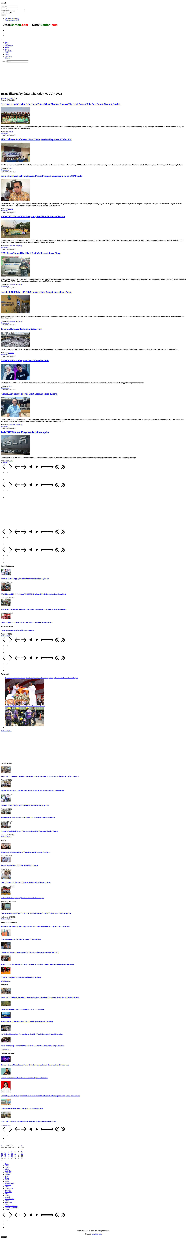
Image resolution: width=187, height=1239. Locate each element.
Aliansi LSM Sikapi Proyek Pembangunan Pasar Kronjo (29, 394)
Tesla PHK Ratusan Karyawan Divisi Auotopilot (25, 432)
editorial (7, 1197)
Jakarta (7, 1181)
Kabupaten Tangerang (15, 245)
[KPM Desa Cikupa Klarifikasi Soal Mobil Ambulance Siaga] (15, 276)
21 (15, 1156)
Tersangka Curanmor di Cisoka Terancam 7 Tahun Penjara (21, 939)
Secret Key (4, 11)
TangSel (7, 1174)
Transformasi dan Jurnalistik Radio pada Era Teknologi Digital (22, 1108)
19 (8, 1156)
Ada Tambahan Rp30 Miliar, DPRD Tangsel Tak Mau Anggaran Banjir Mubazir (28, 817)
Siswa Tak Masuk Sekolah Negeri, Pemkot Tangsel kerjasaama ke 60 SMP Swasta (41, 176)
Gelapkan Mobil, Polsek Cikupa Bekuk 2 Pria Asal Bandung (21, 977)
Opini (6, 1186)
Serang (7, 1165)
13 (12, 1154)
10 (2, 1154)
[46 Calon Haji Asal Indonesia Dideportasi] (15, 346)
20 (12, 1156)
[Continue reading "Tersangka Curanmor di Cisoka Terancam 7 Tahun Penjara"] (6, 935)
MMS (6, 1193)
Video (6, 1204)
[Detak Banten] (30, 27)
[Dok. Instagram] (15, 379)
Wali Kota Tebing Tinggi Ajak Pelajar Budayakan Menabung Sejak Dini (25, 579)
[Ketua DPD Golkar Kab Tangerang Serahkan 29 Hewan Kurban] (15, 237)
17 (2, 1156)
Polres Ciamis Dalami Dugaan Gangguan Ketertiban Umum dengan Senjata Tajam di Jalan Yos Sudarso (35, 926)
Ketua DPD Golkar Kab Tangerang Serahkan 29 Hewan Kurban (33, 216)
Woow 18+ (8, 1192)
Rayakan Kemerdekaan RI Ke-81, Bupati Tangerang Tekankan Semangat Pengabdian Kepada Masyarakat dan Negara (41, 678)
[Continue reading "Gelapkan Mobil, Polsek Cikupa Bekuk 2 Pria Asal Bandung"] (6, 973)
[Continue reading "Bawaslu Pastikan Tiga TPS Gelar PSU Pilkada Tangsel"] (6, 862)
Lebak (7, 1169)
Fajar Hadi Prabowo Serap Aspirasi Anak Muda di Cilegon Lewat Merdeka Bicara (28, 1121)
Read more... (5, 133)
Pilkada (7, 1200)
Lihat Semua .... (6, 981)
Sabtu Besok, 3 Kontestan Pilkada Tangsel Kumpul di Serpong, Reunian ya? (26, 852)
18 (5, 1156)
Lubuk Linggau (9, 1183)
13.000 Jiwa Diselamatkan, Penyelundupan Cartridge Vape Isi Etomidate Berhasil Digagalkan (32, 1034)
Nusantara (8, 1185)
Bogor (7, 1178)
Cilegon (7, 1167)
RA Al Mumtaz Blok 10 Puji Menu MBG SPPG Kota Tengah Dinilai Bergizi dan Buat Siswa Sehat (33, 594)
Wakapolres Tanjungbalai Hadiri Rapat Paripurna (17, 630)
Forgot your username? (12, 18)
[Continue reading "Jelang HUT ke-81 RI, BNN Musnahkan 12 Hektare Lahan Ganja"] (6, 1005)
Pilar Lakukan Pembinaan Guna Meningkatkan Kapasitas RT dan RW (36, 139)
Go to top (4, 1237)
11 (5, 1154)
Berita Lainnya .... (6, 636)
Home (6, 1164)
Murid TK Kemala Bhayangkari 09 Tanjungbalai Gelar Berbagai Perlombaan (26, 622)
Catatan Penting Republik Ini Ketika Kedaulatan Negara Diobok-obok (24, 1078)
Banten (7, 1179)
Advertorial (8, 1202)
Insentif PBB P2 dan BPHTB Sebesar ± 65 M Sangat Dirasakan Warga (36, 292)
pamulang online (97, 1234)
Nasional (11, 353)
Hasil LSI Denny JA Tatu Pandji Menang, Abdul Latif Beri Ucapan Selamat (26, 882)
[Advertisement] (59, 76)
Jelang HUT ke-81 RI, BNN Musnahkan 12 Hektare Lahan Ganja (23, 1009)
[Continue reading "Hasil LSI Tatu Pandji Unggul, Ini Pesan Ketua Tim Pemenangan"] (6, 894)
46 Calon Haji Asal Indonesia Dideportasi (21, 329)
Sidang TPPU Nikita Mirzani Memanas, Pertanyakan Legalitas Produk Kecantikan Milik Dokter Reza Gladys (37, 964)
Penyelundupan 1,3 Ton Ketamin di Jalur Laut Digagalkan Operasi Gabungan (27, 1021)
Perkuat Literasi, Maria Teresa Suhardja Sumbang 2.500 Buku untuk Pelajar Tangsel (29, 831)
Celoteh (7, 1195)
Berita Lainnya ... (6, 731)
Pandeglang (8, 1171)
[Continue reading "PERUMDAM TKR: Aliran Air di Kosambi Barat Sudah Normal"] (24, 726)
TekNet (10, 461)
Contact (7, 1209)
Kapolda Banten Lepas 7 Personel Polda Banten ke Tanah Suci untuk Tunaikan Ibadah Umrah (32, 791)
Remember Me (7, 13)
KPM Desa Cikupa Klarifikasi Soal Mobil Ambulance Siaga (30, 253)
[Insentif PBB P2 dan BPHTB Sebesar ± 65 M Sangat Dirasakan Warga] (15, 313)
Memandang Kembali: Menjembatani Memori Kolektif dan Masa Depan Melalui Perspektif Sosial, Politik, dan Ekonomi (40, 1096)
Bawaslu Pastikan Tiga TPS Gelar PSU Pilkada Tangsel (19, 865)
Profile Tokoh (9, 1188)
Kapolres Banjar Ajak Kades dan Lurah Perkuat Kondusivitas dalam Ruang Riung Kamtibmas (32, 1046)
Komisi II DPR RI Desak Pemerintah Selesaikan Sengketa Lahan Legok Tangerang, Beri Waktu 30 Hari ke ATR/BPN (40, 776)
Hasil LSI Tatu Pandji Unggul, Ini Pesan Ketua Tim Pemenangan (22, 898)
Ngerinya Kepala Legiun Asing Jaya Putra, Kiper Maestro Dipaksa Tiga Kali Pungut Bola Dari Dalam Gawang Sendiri (60, 104)
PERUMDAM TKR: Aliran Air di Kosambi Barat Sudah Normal (25, 706)
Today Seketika (9, 1199)
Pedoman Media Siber (11, 1207)
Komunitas (8, 1190)
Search (4, 61)
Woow (10, 386)
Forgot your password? (12, 20)
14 (15, 1154)
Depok (7, 1176)
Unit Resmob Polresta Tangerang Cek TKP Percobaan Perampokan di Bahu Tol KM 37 (30, 952)
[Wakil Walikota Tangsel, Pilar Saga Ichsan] (15, 200)
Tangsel (10, 132)
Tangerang (8, 1172)
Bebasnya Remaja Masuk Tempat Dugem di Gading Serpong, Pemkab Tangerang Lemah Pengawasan (35, 1065)
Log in (3, 15)
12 (8, 1154)
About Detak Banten (11, 1206)
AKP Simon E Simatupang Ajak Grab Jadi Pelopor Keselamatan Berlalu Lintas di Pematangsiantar (34, 609)
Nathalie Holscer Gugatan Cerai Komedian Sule (25, 360)
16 (22, 1154)
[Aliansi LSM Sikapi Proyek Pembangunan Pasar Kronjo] (15, 416)
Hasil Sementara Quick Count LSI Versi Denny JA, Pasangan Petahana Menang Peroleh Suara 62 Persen (36, 913)
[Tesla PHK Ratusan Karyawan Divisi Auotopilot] (15, 454)
